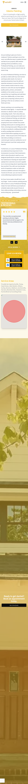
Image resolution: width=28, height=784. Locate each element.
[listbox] (14, 41)
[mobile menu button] (25, 2)
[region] (14, 41)
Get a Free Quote (14, 25)
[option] (14, 41)
